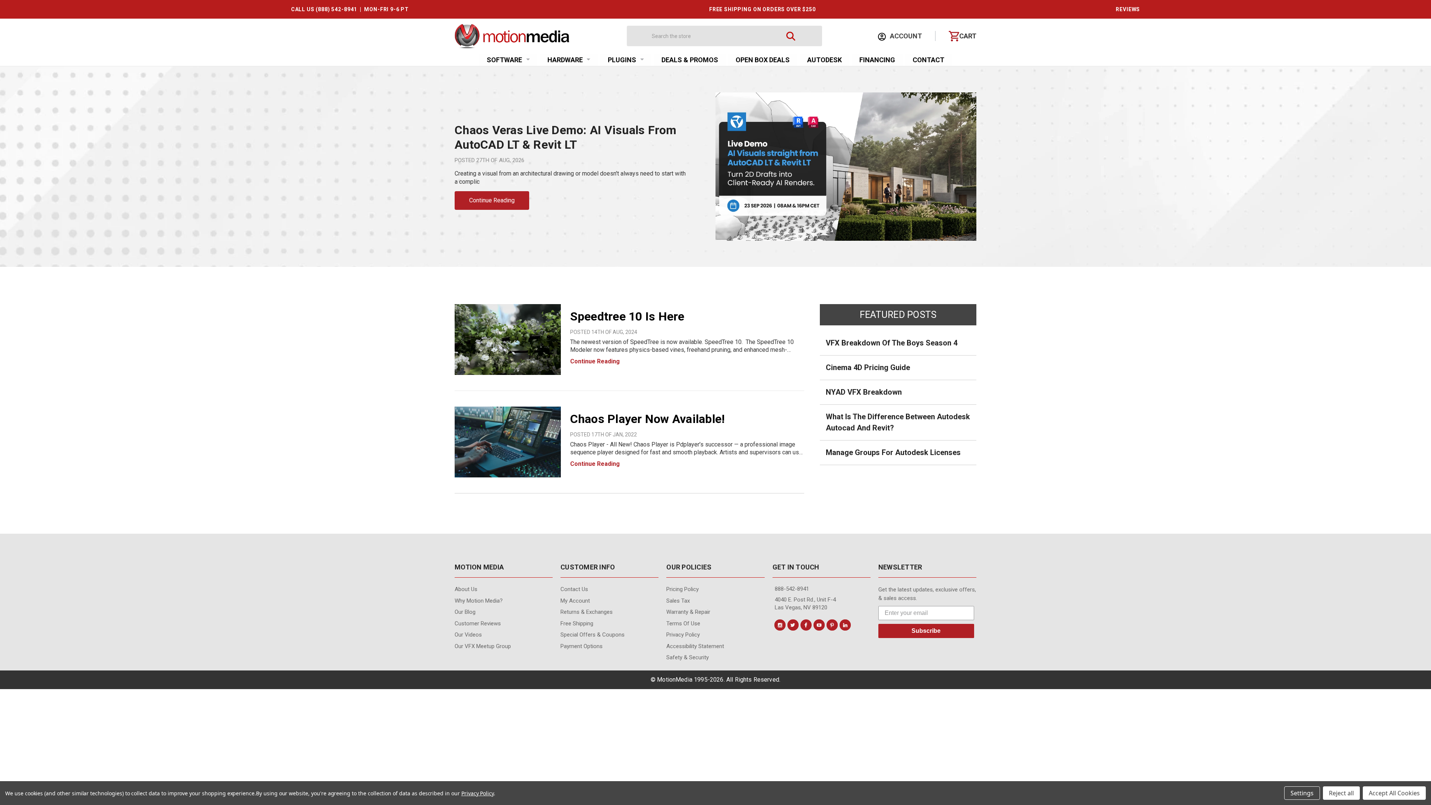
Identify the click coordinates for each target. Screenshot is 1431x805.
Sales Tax (678, 600)
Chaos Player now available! (647, 419)
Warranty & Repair (688, 612)
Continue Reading (492, 200)
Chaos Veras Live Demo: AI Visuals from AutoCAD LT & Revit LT (566, 137)
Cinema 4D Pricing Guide (868, 367)
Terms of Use (683, 623)
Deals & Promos (689, 60)
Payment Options (581, 646)
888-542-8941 (792, 588)
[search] (790, 36)
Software (504, 60)
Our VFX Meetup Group (483, 646)
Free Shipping (576, 623)
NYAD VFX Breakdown (864, 392)
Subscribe (926, 631)
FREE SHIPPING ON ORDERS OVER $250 (762, 9)
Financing (877, 60)
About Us (466, 589)
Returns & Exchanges (586, 612)
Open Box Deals (763, 60)
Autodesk (824, 60)
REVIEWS (1128, 9)
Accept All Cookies (1394, 793)
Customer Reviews (478, 623)
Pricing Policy (682, 589)
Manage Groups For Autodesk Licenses (893, 452)
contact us (574, 589)
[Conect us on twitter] (793, 625)
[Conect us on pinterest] (832, 625)
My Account (575, 600)
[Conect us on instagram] (780, 625)
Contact (928, 60)
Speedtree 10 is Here (627, 316)
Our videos (468, 634)
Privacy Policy (683, 634)
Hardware (565, 60)
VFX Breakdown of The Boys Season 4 (891, 342)
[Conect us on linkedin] (845, 625)
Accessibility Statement (695, 646)
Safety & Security (687, 657)
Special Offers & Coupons (592, 634)
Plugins (622, 60)
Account (905, 36)
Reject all (1341, 793)
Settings (1302, 793)
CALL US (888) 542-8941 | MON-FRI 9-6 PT (350, 9)
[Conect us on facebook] (806, 625)
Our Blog (465, 612)
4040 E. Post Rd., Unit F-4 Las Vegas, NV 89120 (805, 603)
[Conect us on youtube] (819, 625)
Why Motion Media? (479, 600)
